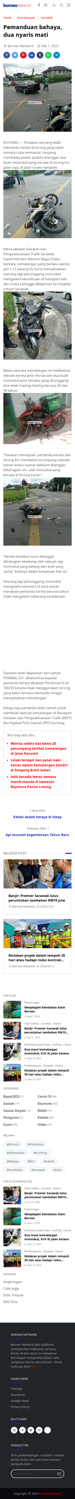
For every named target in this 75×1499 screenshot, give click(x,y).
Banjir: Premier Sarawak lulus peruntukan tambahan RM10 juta (37, 898)
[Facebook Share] (6, 55)
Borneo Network (50, 1493)
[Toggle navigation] (68, 5)
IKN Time (10, 1302)
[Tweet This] (15, 55)
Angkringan (12, 1282)
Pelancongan (31, 1002)
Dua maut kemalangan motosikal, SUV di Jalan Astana (46, 1051)
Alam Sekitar (32, 1023)
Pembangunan (33, 1065)
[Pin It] (23, 55)
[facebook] (39, 5)
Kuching (57, 1044)
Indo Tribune (13, 1295)
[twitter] (31, 1430)
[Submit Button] (59, 1474)
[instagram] (45, 5)
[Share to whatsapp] (48, 55)
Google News (20, 1401)
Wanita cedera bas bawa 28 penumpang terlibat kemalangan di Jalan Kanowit (38, 748)
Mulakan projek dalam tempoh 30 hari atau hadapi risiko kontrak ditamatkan (37, 960)
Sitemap (16, 1389)
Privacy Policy (20, 1407)
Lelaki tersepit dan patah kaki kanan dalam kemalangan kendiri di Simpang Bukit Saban (39, 765)
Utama (57, 1023)
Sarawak (46, 1023)
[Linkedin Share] (31, 55)
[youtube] (39, 1430)
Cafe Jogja (11, 1288)
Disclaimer (18, 1395)
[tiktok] (47, 1430)
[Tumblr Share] (40, 55)
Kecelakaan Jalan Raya (37, 1044)
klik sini (36, 1366)
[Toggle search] (61, 5)
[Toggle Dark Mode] (54, 5)
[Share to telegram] (56, 55)
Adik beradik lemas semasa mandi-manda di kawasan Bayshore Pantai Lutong (33, 781)
